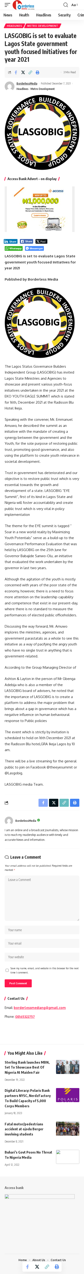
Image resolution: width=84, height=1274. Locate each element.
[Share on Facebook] (16, 72)
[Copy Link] (30, 72)
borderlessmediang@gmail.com (40, 1008)
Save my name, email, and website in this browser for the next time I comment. (44, 970)
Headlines (14, 25)
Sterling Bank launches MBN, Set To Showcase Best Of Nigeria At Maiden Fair (27, 1067)
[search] (65, 5)
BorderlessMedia (27, 83)
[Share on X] (23, 72)
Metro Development (42, 25)
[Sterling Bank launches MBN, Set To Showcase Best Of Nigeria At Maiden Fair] (67, 1067)
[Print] (37, 72)
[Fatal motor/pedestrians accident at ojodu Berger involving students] (67, 1129)
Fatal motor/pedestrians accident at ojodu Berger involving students (24, 1129)
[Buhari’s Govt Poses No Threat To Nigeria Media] (67, 1157)
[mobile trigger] (9, 5)
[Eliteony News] (23, 5)
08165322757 (25, 1017)
